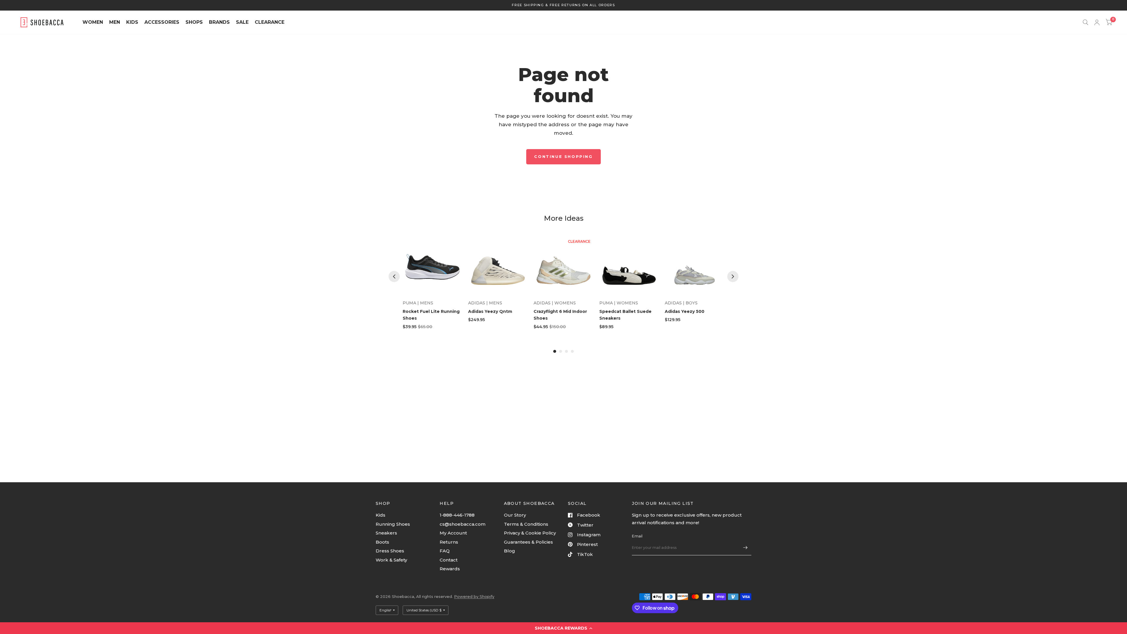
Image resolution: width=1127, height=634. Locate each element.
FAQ (445, 551)
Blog (509, 551)
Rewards (450, 568)
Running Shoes (393, 524)
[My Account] (1097, 22)
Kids (380, 515)
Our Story (515, 515)
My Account (453, 533)
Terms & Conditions (526, 524)
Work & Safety (391, 560)
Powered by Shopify (474, 596)
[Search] (1085, 22)
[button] (563, 628)
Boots (382, 542)
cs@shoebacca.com (462, 524)
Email (637, 536)
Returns (449, 542)
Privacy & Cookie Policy (530, 533)
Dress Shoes (390, 551)
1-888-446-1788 (457, 515)
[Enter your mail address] (745, 547)
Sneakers (386, 533)
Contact (449, 560)
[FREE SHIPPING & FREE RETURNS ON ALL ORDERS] (563, 5)
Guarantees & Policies (528, 542)
